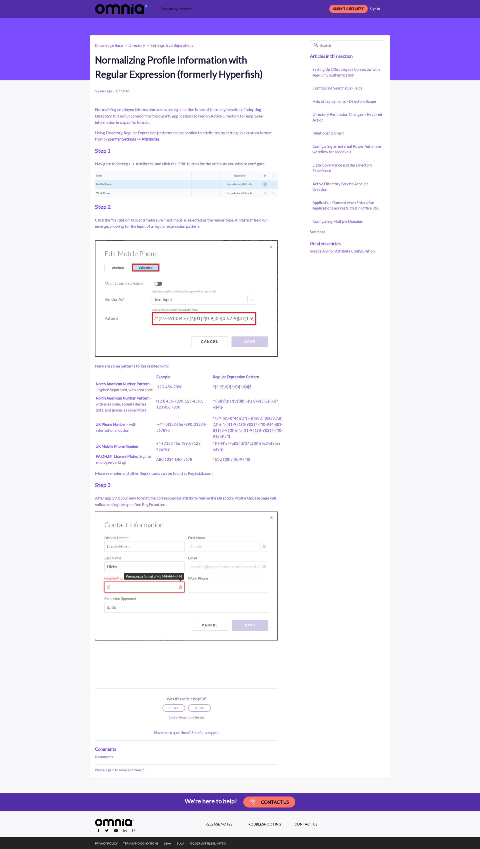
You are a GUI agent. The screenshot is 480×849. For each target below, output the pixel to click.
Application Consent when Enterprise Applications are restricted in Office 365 (345, 205)
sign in (109, 770)
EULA (180, 843)
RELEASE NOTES (219, 824)
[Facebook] (99, 830)
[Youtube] (116, 830)
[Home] (121, 9)
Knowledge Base (109, 45)
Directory (136, 45)
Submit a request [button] (348, 9)
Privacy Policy (106, 843)
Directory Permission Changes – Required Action (347, 117)
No (202, 708)
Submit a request (205, 732)
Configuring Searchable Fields (337, 88)
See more (317, 232)
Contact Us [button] (275, 802)
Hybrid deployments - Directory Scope (344, 101)
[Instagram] (133, 830)
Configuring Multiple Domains (337, 221)
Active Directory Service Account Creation (340, 187)
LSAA (167, 843)
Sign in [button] (375, 8)
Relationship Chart (328, 133)
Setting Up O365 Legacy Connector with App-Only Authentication (346, 72)
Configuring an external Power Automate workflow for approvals (346, 149)
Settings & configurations (172, 45)
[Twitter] (107, 830)
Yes (176, 708)
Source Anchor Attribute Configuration (342, 251)
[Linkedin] (125, 830)
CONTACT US (306, 824)
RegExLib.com (200, 473)
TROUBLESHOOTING (263, 824)
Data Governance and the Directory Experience (342, 168)
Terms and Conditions (140, 843)
